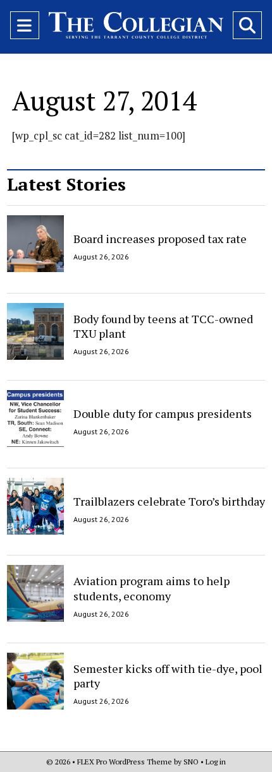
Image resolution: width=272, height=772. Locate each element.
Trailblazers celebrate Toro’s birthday (169, 500)
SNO (191, 761)
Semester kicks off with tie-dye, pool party (168, 676)
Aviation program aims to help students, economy (151, 588)
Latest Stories (66, 184)
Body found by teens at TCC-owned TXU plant (163, 326)
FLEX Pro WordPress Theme (124, 761)
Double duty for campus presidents (162, 413)
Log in (216, 761)
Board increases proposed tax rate (160, 238)
